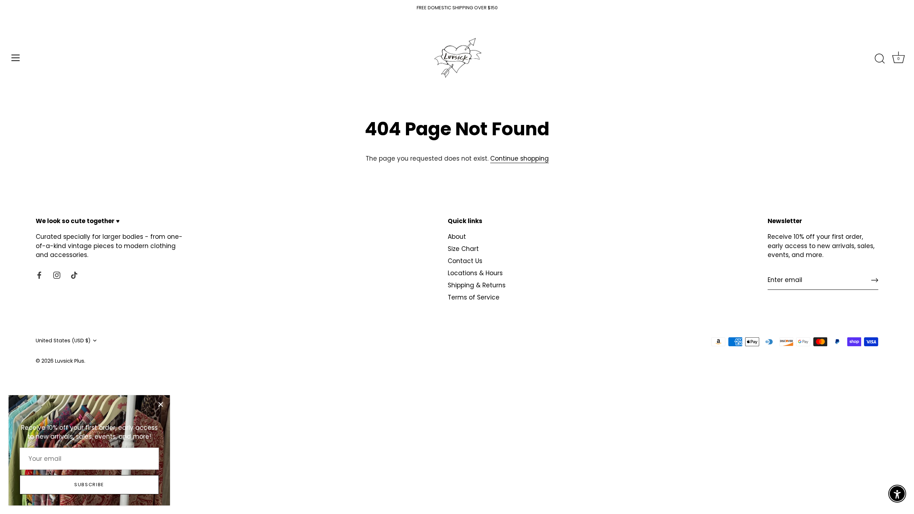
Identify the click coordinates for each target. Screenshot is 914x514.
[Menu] (16, 58)
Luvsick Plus (69, 360)
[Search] (880, 59)
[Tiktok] (74, 275)
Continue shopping (519, 158)
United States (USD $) (63, 340)
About (457, 236)
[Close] (161, 404)
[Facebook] (39, 275)
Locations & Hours (475, 273)
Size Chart (463, 249)
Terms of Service (473, 297)
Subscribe (89, 484)
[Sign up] (874, 280)
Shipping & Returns (477, 285)
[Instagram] (56, 275)
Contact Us (465, 261)
